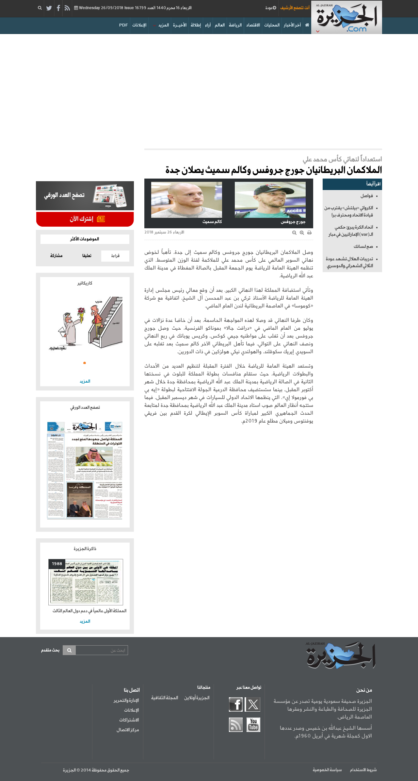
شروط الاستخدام (363, 770)
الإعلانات (139, 25)
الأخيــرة (179, 25)
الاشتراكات (129, 720)
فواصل (367, 196)
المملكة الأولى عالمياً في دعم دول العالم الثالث (89, 611)
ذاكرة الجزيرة (85, 549)
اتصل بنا (132, 690)
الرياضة (235, 25)
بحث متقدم (50, 650)
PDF (123, 25)
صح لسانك (363, 246)
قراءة (115, 256)
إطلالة (196, 25)
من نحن (364, 690)
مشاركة (56, 256)
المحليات (272, 25)
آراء (208, 25)
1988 (57, 564)
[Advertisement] (209, 89)
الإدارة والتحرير (126, 700)
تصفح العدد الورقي (85, 408)
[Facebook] (58, 8)
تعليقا (86, 256)
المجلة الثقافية (164, 698)
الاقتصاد (253, 25)
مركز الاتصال (128, 730)
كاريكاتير (84, 283)
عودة (269, 8)
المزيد (163, 25)
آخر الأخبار (292, 25)
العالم (220, 25)
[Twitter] (49, 8)
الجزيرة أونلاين (196, 698)
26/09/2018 (135, 8)
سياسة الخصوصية (327, 770)
